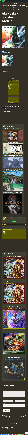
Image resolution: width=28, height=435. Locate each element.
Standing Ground (10, 84)
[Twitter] (4, 52)
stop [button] (14, 82)
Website (4, 403)
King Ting (9, 99)
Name (4, 398)
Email (16, 398)
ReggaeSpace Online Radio (7, 229)
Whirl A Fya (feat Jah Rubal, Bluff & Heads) (12, 100)
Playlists (23, 5)
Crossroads (5, 5)
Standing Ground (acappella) (11, 102)
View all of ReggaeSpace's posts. (8, 111)
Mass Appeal (9, 89)
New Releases (7, 9)
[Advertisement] (13, 118)
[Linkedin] (6, 52)
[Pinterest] (8, 52)
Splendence (9, 85)
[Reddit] (5, 52)
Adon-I (9, 86)
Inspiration (9, 87)
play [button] (12, 82)
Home (3, 9)
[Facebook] (2, 52)
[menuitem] (1, 1)
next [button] (16, 82)
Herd (8, 90)
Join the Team (14, 5)
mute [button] (8, 80)
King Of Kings (9, 88)
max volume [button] (11, 80)
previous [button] (11, 82)
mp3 (18, 84)
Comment (4, 389)
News (14, 7)
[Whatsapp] (9, 52)
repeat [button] (12, 83)
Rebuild (9, 101)
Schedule (9, 5)
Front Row (19, 5)
